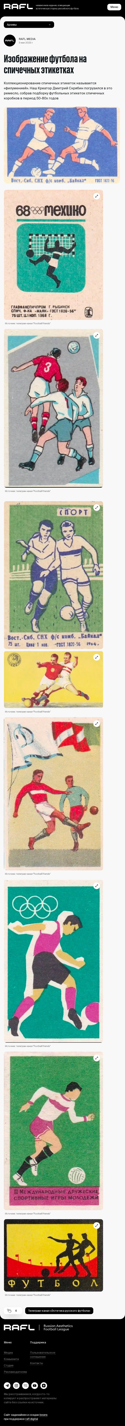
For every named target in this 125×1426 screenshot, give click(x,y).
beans (44, 1414)
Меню (114, 7)
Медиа (8, 1352)
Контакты (36, 1363)
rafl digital (31, 1419)
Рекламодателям (15, 1371)
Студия (8, 1365)
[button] (7, 1385)
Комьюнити (11, 1359)
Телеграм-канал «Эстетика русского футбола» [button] (59, 1310)
